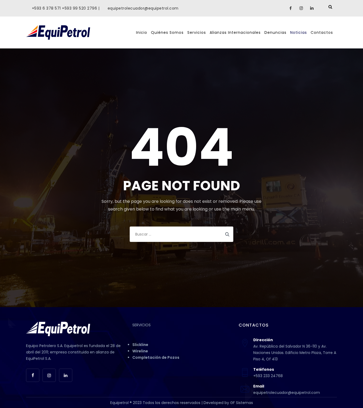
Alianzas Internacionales (235, 32)
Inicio (141, 32)
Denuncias (275, 32)
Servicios (196, 32)
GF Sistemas (241, 402)
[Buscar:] (181, 234)
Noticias (298, 32)
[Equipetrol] (58, 32)
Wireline (140, 351)
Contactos (322, 32)
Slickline (140, 344)
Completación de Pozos (155, 357)
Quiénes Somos (167, 32)
